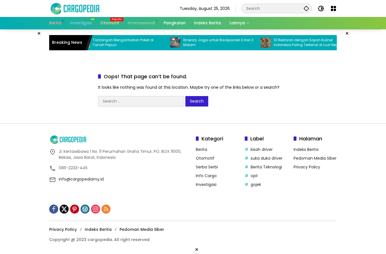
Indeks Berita (306, 149)
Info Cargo (206, 176)
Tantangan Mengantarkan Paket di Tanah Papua (118, 42)
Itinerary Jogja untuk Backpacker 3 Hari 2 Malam (214, 42)
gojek (256, 184)
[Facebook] (53, 209)
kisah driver (262, 149)
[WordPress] (85, 209)
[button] (306, 8)
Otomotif (205, 158)
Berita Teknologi (266, 167)
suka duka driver (267, 158)
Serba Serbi (207, 167)
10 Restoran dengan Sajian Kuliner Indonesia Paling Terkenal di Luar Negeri (303, 42)
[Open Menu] (333, 8)
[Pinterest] (74, 209)
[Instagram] (95, 209)
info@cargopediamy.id (81, 179)
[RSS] (105, 209)
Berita (201, 149)
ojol (254, 176)
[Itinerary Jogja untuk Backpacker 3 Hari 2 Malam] (171, 43)
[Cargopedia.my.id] (74, 8)
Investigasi (206, 184)
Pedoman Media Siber (315, 158)
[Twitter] (64, 209)
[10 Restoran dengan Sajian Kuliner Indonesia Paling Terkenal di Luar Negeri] (261, 43)
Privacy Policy (307, 167)
